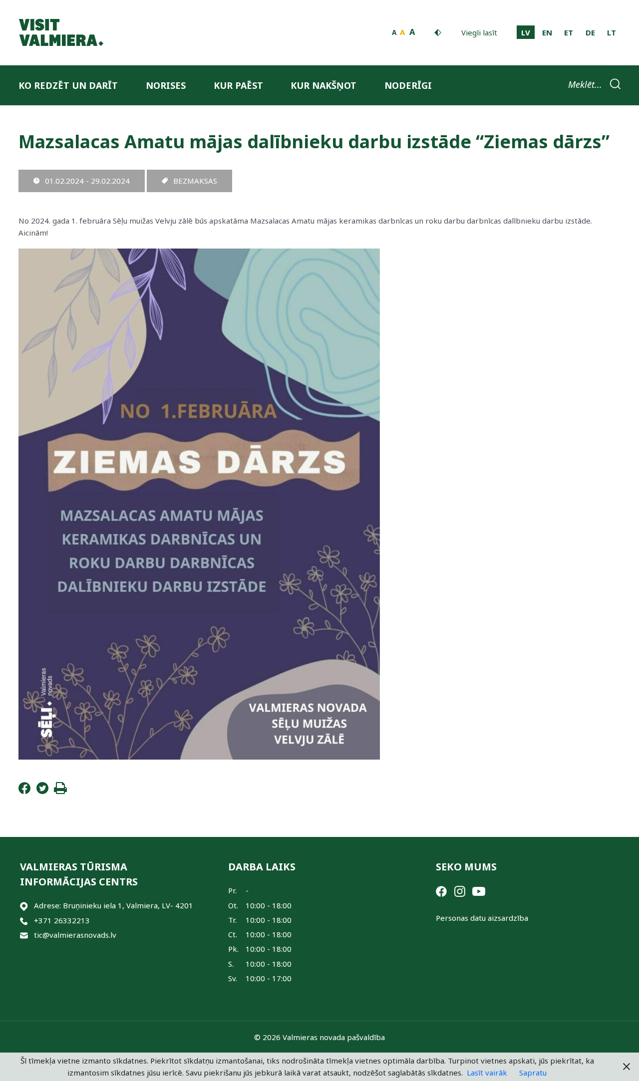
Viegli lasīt (479, 32)
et (568, 32)
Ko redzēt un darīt (68, 85)
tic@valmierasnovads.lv (75, 935)
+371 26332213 (62, 920)
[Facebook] (24, 791)
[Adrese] (24, 905)
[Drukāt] (60, 791)
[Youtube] (478, 890)
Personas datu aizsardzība (482, 918)
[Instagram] (459, 890)
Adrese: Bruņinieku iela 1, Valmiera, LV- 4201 (113, 905)
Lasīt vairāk (487, 1073)
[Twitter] (42, 791)
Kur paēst (238, 85)
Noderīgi (408, 85)
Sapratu (533, 1073)
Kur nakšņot (323, 85)
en (547, 32)
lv (525, 32)
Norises (166, 85)
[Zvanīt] (24, 920)
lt (611, 32)
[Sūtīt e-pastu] (24, 935)
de (590, 32)
